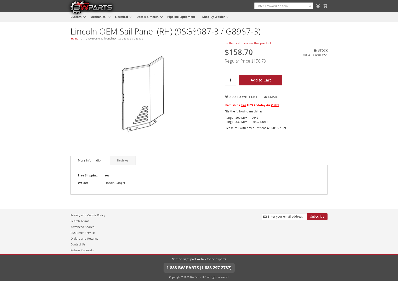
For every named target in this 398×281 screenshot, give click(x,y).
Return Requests (82, 250)
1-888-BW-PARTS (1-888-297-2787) (199, 267)
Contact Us (77, 244)
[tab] (90, 160)
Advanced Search (82, 227)
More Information (90, 160)
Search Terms (79, 221)
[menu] (199, 17)
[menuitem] (77, 17)
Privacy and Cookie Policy (87, 215)
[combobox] (283, 5)
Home (74, 38)
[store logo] (91, 7)
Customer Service (82, 233)
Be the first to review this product (248, 43)
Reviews (122, 160)
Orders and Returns (84, 238)
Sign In (318, 6)
